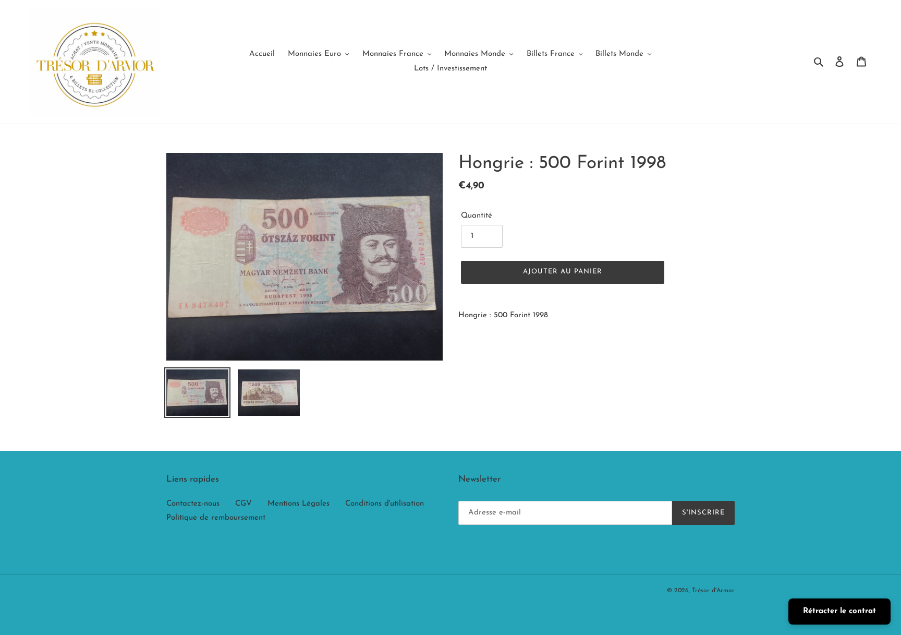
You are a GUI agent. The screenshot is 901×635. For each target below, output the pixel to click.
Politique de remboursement (215, 518)
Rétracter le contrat (839, 611)
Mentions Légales (298, 504)
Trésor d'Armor (713, 591)
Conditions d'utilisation (384, 504)
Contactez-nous (193, 504)
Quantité (476, 216)
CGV (243, 504)
